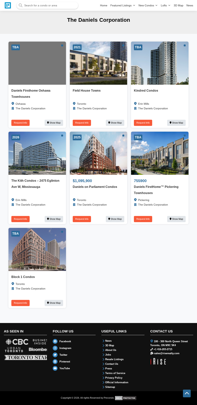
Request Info (20, 122)
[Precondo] (8, 5)
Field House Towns (87, 90)
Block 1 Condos (23, 277)
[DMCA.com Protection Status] (125, 398)
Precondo (109, 398)
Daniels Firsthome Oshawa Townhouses (30, 93)
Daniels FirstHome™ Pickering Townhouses (156, 190)
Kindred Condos (146, 90)
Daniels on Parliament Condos (95, 186)
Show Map (55, 122)
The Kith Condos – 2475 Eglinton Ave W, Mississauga (35, 183)
